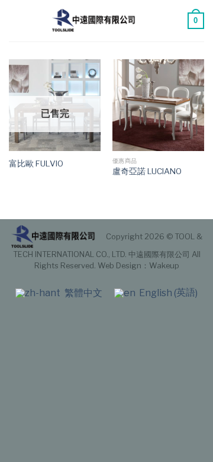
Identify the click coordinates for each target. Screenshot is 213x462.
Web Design (119, 265)
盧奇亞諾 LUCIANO (147, 171)
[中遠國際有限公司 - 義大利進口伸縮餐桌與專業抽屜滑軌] (94, 20)
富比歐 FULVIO (36, 163)
